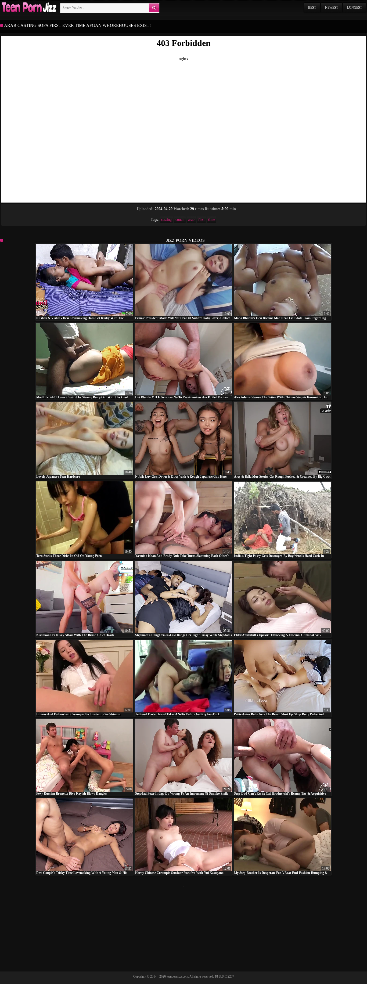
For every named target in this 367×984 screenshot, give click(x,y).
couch (179, 220)
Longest (354, 7)
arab (191, 220)
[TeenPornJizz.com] (28, 7)
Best (312, 7)
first (201, 220)
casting (166, 220)
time (211, 220)
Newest (331, 7)
